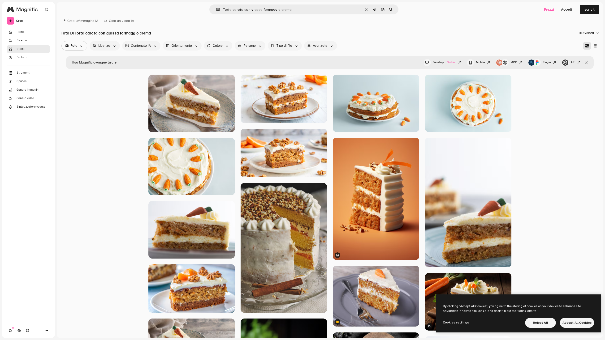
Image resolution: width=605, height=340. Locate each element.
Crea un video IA (121, 21)
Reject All (540, 323)
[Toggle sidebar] (46, 9)
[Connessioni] (10, 330)
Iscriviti (589, 9)
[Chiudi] (586, 62)
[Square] (595, 46)
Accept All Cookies (577, 323)
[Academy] (19, 330)
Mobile (480, 62)
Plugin (547, 62)
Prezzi (549, 9)
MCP (513, 62)
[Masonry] (587, 46)
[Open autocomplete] (216, 9)
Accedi (566, 9)
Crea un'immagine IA (82, 21)
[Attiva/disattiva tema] (27, 330)
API (573, 62)
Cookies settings (456, 322)
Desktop (444, 62)
